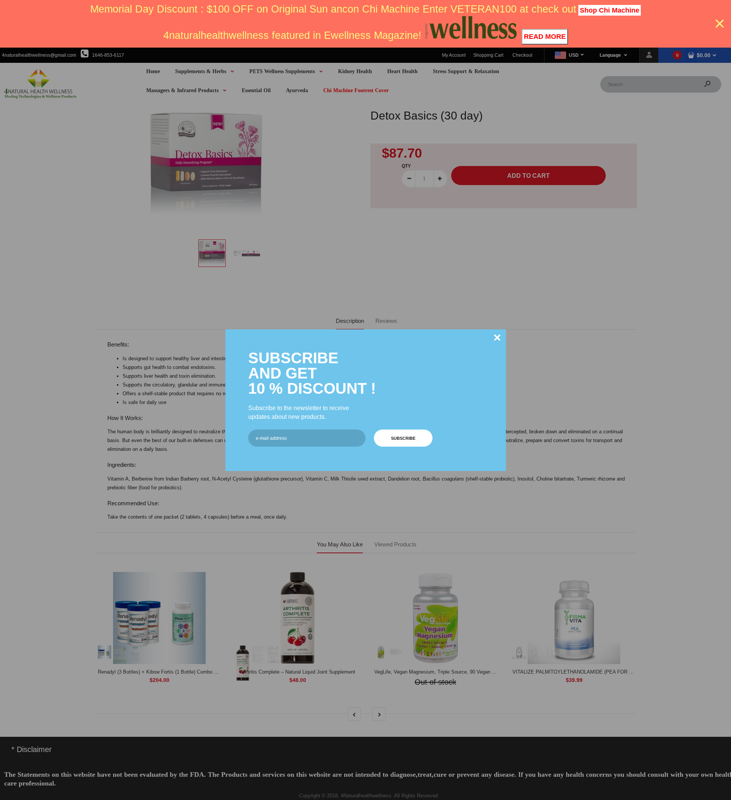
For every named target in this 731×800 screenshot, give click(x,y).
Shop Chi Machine (609, 10)
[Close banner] (720, 24)
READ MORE (545, 36)
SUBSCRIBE (403, 438)
